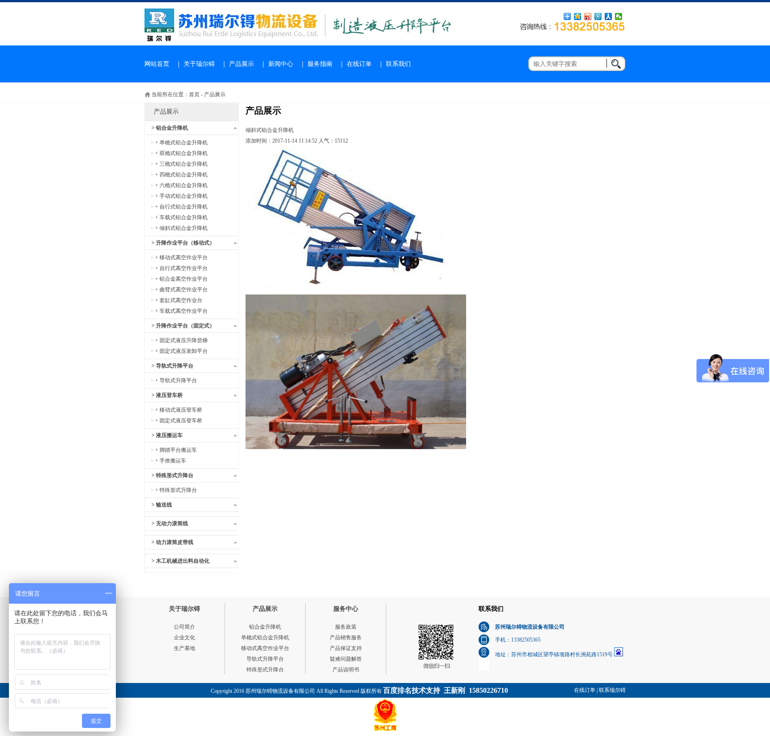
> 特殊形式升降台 (172, 475)
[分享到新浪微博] (588, 16)
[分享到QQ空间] (578, 16)
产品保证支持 (346, 648)
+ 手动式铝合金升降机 (181, 196)
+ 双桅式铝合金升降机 (181, 153)
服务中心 (345, 608)
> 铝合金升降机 (170, 128)
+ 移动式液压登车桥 (178, 410)
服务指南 (319, 64)
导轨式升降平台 (265, 659)
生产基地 (184, 648)
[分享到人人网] (608, 16)
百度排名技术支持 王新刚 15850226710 (445, 690)
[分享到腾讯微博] (598, 16)
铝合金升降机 (265, 627)
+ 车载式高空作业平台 (181, 311)
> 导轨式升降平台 (172, 366)
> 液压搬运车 (167, 435)
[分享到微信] (619, 16)
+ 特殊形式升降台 (176, 490)
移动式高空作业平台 (265, 648)
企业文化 (184, 637)
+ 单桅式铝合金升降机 (181, 142)
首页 (194, 94)
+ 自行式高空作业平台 (181, 268)
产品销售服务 (346, 637)
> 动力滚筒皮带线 (172, 542)
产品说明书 (345, 669)
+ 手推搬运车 (170, 461)
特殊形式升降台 (265, 669)
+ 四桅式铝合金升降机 (181, 175)
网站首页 (156, 64)
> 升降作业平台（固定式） (183, 326)
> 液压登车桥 (167, 395)
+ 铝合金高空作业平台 (181, 279)
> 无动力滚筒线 (170, 523)
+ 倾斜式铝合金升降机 (181, 228)
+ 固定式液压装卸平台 (181, 351)
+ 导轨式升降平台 (176, 380)
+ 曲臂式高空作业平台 (181, 289)
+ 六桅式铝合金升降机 (181, 185)
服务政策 (345, 627)
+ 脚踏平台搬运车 (176, 450)
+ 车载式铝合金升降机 (181, 217)
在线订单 (359, 64)
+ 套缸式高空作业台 (178, 300)
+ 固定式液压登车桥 (178, 420)
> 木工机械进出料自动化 (180, 561)
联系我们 (398, 64)
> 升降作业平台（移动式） (183, 243)
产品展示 (241, 64)
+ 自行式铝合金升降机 (181, 207)
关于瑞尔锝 (199, 64)
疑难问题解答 (346, 659)
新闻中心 (280, 64)
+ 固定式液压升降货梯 (181, 340)
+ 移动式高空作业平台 (181, 257)
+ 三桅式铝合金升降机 (181, 164)
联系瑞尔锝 (612, 690)
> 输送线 (162, 505)
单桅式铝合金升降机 (265, 637)
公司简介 (184, 627)
